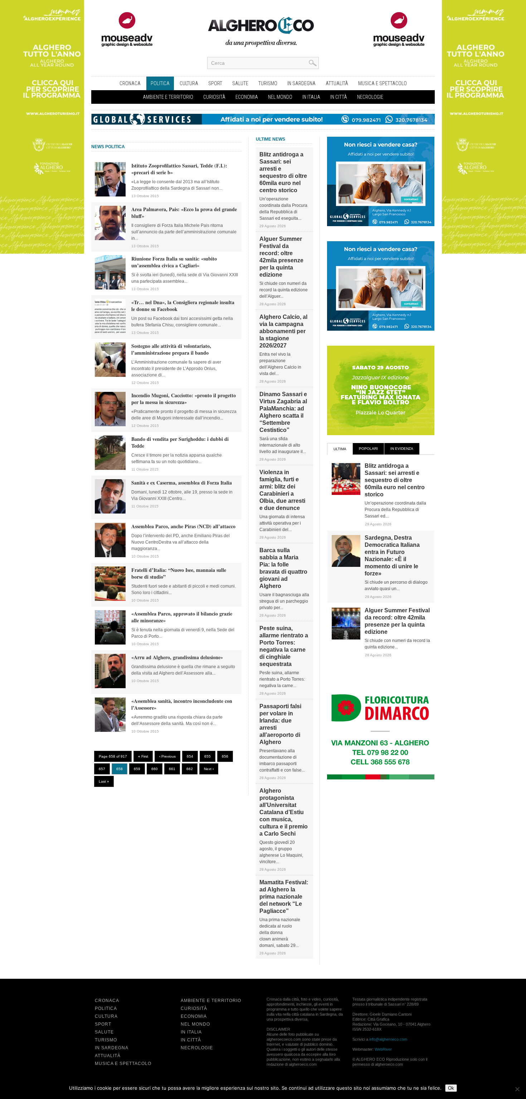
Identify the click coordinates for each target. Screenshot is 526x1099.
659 (137, 769)
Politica (160, 83)
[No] (517, 1089)
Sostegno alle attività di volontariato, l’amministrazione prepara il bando (171, 349)
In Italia (311, 97)
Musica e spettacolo (382, 83)
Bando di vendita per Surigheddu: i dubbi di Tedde (180, 442)
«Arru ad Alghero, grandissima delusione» (177, 657)
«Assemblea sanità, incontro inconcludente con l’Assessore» (181, 704)
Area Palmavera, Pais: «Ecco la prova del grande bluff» (184, 212)
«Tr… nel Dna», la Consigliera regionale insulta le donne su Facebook (182, 305)
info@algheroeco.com (388, 1039)
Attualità (337, 83)
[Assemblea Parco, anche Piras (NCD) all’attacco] (110, 555)
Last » (104, 781)
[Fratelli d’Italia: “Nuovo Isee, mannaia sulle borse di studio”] (110, 599)
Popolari (368, 449)
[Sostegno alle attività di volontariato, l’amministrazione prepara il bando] (110, 375)
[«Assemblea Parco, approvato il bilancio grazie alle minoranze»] (110, 643)
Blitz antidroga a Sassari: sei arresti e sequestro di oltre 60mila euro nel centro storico (283, 172)
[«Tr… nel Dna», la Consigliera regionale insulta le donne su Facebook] (110, 331)
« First (143, 756)
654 (190, 756)
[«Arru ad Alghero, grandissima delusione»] (110, 686)
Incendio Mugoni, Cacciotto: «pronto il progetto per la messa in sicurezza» (183, 398)
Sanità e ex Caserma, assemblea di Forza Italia (181, 482)
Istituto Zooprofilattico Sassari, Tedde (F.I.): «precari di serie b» (179, 169)
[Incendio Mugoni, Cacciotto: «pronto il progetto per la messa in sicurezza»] (110, 424)
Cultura (189, 83)
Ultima (339, 449)
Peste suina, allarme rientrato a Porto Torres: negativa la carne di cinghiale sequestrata (283, 646)
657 (102, 769)
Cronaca (130, 83)
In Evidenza (401, 449)
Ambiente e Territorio (168, 97)
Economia (246, 97)
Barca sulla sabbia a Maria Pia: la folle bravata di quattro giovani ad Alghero (283, 568)
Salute (240, 83)
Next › (209, 769)
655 (207, 756)
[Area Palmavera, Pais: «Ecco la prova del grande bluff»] (110, 238)
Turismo (267, 83)
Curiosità (214, 97)
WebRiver (383, 1049)
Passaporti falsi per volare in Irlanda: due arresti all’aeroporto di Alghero (280, 724)
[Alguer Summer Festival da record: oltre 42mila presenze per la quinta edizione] (346, 638)
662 (189, 769)
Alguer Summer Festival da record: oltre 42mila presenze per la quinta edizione (281, 257)
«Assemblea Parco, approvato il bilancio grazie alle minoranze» (181, 617)
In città (338, 97)
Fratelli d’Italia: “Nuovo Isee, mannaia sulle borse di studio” (178, 573)
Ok (451, 1088)
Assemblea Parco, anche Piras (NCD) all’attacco (183, 526)
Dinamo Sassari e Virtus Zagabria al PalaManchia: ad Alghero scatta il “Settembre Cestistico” (283, 412)
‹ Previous (167, 756)
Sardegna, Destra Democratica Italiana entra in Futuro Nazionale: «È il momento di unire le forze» (392, 556)
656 (225, 756)
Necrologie (370, 97)
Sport (215, 83)
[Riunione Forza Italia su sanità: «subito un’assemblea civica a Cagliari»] (110, 288)
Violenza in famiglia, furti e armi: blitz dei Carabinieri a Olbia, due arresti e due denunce (282, 490)
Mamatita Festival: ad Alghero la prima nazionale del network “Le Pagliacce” (283, 896)
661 (172, 769)
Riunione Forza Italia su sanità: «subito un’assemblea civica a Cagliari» (174, 262)
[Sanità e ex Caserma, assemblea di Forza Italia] (110, 512)
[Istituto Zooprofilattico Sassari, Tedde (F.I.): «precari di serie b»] (110, 195)
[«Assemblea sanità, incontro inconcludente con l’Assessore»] (110, 730)
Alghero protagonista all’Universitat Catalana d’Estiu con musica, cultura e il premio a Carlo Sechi (283, 812)
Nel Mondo (280, 97)
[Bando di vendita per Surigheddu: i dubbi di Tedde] (110, 468)
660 (154, 769)
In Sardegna (301, 83)
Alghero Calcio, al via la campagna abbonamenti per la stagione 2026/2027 (283, 331)
